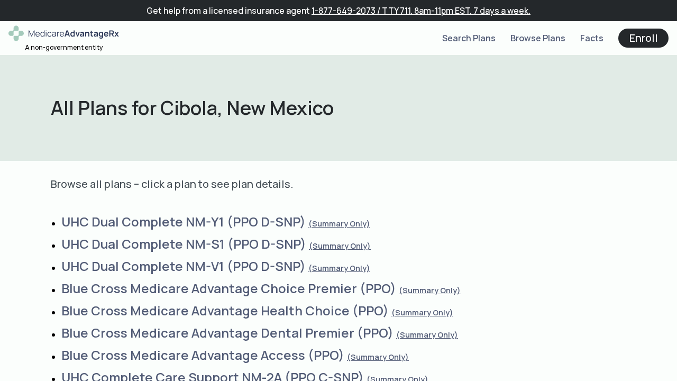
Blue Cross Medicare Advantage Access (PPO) (202, 355)
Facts (591, 38)
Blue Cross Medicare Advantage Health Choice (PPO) (225, 310)
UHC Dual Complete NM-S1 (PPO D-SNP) (183, 243)
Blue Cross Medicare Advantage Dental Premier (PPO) (227, 332)
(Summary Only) (339, 224)
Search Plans (469, 38)
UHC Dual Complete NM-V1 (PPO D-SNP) (183, 266)
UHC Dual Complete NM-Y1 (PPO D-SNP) (183, 221)
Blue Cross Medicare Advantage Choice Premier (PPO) (228, 288)
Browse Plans (537, 38)
